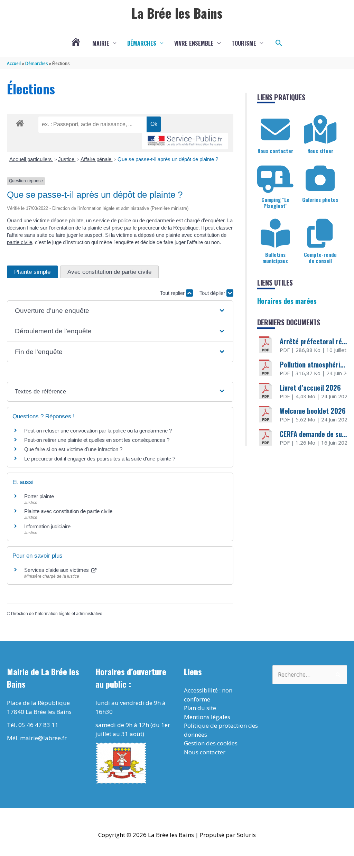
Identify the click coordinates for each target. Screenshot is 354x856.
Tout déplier (212, 293)
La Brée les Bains (177, 12)
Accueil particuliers (31, 159)
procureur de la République (168, 228)
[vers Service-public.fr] (185, 141)
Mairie (100, 43)
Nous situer (320, 151)
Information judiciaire (47, 526)
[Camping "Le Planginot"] (275, 178)
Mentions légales (207, 717)
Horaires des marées (287, 301)
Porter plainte (39, 496)
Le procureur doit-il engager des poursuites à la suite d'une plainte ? (99, 459)
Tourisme (244, 43)
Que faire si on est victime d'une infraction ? (73, 449)
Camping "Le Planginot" (275, 203)
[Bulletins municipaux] (275, 233)
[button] (278, 43)
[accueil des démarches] (20, 122)
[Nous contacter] (275, 129)
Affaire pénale (97, 159)
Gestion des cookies (210, 743)
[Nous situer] (320, 129)
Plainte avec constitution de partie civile (68, 511)
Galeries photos (320, 199)
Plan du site (200, 708)
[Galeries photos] (320, 178)
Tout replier (173, 293)
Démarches (141, 43)
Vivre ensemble (194, 43)
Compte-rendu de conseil (320, 257)
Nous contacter (275, 151)
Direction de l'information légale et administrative (56, 613)
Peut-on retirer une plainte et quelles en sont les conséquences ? (96, 440)
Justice (67, 159)
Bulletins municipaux (275, 257)
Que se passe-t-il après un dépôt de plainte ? (168, 159)
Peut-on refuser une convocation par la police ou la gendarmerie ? (98, 431)
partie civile (19, 242)
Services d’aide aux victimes (57, 570)
